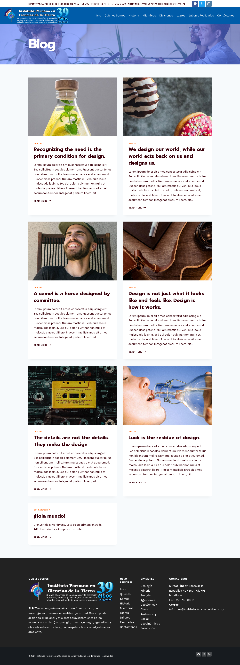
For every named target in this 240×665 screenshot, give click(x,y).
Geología (146, 586)
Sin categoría (42, 510)
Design (38, 143)
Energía (146, 595)
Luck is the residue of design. (164, 437)
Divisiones (166, 15)
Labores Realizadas (201, 15)
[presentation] (72, 106)
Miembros (149, 15)
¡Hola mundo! (49, 516)
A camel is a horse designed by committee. (72, 297)
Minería (146, 590)
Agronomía (148, 600)
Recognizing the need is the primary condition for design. (69, 153)
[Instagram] (209, 4)
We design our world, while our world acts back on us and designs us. (166, 156)
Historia (134, 15)
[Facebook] (195, 4)
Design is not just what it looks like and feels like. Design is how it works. (166, 300)
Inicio (97, 15)
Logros (180, 15)
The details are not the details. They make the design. (71, 441)
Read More (42, 201)
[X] (202, 4)
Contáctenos (225, 15)
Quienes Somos (115, 15)
